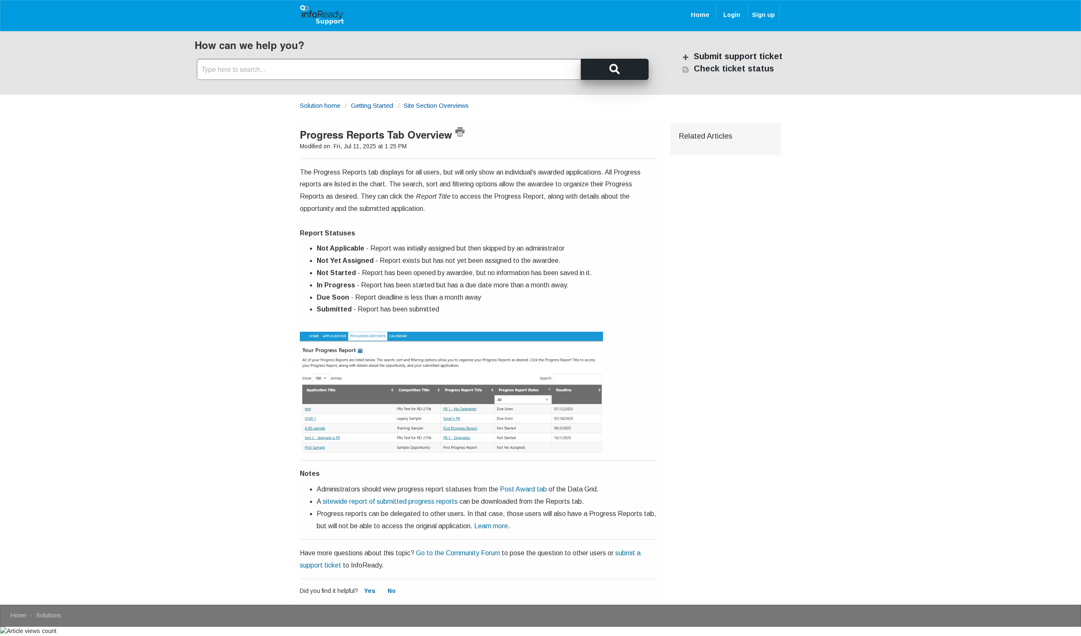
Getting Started (372, 105)
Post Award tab (523, 489)
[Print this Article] (459, 131)
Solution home (321, 105)
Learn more (491, 526)
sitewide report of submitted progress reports (390, 501)
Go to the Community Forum (458, 553)
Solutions (48, 615)
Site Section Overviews (436, 105)
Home (700, 14)
